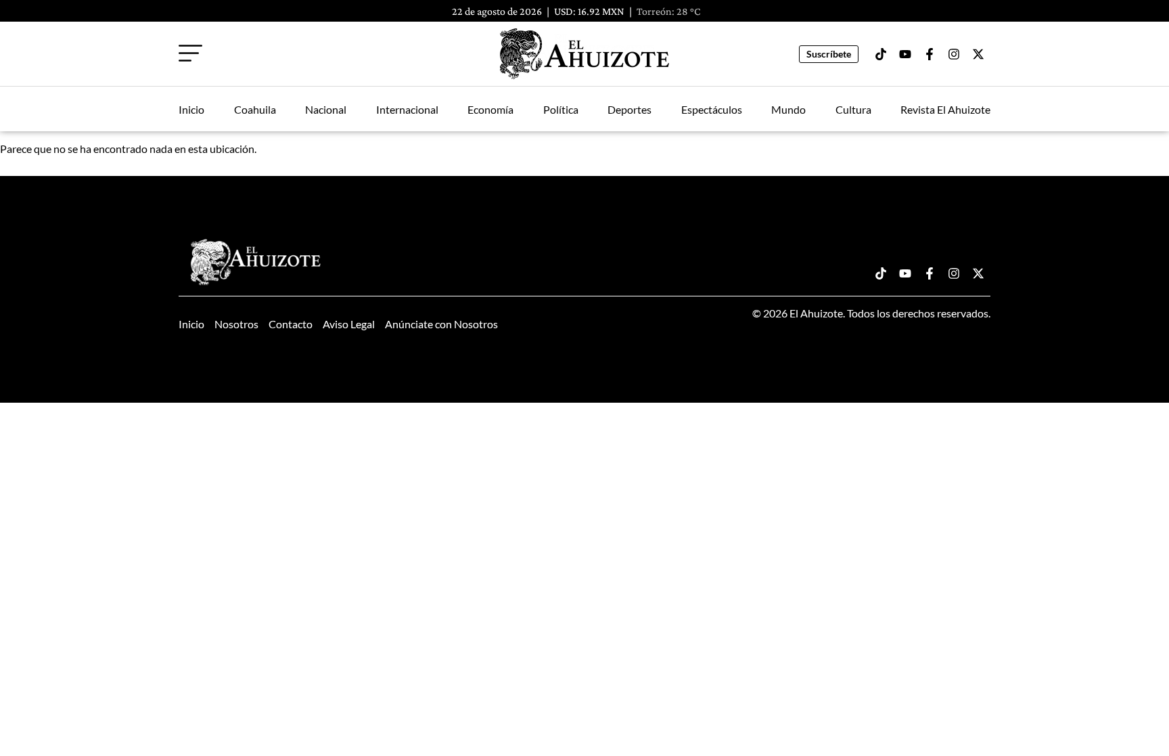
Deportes (629, 109)
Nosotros (236, 323)
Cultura (853, 109)
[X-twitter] (978, 54)
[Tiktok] (881, 54)
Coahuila (255, 109)
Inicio (191, 109)
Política (560, 109)
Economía (490, 109)
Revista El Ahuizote (945, 109)
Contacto (291, 323)
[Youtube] (905, 54)
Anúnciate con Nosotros (441, 323)
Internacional (407, 109)
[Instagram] (954, 54)
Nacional (325, 109)
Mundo (788, 109)
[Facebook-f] (929, 54)
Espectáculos (711, 109)
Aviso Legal (349, 323)
